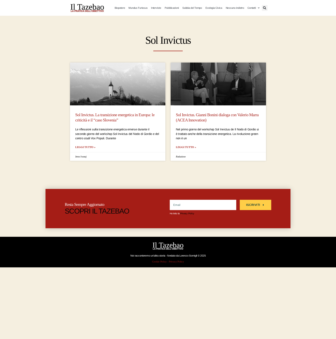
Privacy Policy (187, 213)
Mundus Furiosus (138, 7)
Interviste (156, 7)
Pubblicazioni (172, 7)
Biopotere (120, 7)
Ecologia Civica (213, 7)
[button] (265, 8)
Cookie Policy (159, 261)
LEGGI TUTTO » (85, 147)
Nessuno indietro (235, 7)
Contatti (251, 7)
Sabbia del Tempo (192, 7)
